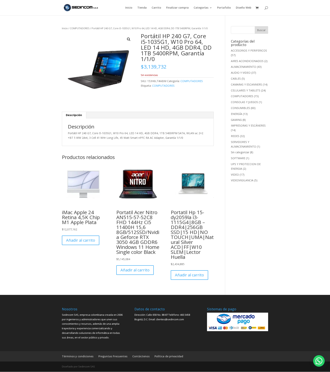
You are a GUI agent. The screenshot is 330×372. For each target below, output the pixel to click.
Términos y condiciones (77, 356)
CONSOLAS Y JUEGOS (244, 102)
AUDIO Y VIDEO (241, 72)
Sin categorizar (240, 152)
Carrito (156, 7)
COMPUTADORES (80, 28)
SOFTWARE (238, 158)
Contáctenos (141, 356)
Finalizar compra (177, 7)
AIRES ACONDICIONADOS (247, 61)
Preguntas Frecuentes (112, 356)
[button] (128, 39)
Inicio (128, 7)
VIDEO (235, 174)
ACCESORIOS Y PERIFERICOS (249, 50)
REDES (235, 136)
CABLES (236, 78)
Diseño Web (243, 7)
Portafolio (224, 7)
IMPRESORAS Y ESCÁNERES (248, 125)
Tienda (142, 7)
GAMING (236, 120)
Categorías (201, 7)
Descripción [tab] (74, 115)
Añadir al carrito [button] (80, 240)
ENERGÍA (236, 114)
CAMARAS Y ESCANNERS (246, 84)
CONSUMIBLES (240, 108)
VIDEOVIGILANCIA (242, 180)
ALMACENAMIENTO (243, 67)
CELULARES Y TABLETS (245, 90)
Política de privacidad (168, 356)
